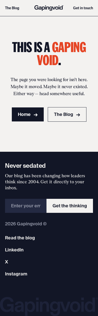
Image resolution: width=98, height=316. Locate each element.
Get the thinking (70, 205)
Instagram (16, 273)
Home (28, 114)
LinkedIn (14, 249)
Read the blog (20, 237)
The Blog (12, 8)
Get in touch (83, 8)
